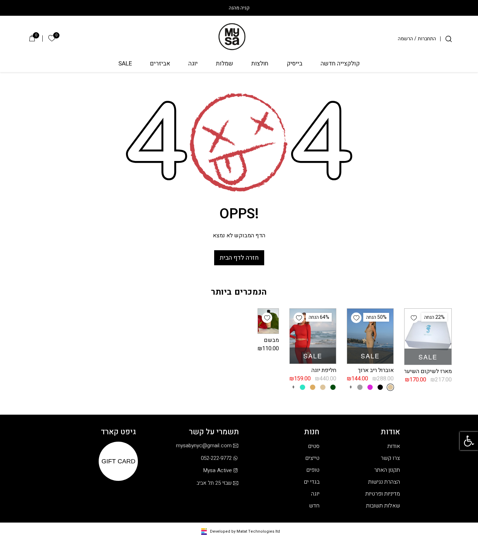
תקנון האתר (387, 470)
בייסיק (294, 64)
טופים (312, 470)
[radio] (390, 387)
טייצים (312, 458)
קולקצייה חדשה (340, 64)
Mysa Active (217, 470)
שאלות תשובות (383, 506)
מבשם (271, 340)
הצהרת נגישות (384, 482)
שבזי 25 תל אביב (214, 483)
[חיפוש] (448, 39)
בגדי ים (311, 482)
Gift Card (118, 461)
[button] (469, 441)
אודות (393, 446)
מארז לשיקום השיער (428, 371)
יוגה (193, 64)
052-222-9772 (216, 458)
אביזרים (160, 64)
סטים (313, 446)
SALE (125, 64)
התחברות (427, 38)
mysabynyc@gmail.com (204, 445)
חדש (314, 506)
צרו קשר (390, 458)
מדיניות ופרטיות (382, 494)
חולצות (259, 64)
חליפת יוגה (323, 370)
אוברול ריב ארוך (376, 370)
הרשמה (405, 38)
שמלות (224, 64)
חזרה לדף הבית (239, 257)
